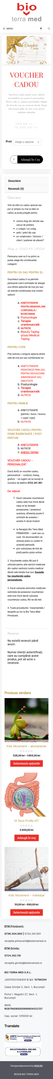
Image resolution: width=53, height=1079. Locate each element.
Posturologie (29, 317)
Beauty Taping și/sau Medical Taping (30, 335)
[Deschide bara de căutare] (49, 28)
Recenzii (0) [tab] (16, 188)
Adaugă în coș (30, 159)
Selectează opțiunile (26, 763)
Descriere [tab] (14, 181)
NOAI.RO (38, 1065)
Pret (9, 141)
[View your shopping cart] (41, 28)
